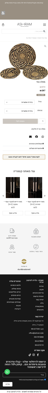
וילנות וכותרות (16, 285)
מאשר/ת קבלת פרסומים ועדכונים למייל (31, 380)
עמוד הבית (44, 38)
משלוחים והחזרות (35, 143)
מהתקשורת (39, 306)
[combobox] (24, 31)
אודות (41, 286)
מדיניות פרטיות (38, 293)
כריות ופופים (16, 295)
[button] (3, 13)
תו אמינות (24, 266)
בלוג (42, 303)
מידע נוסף (35, 213)
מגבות (18, 305)
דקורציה (39, 38)
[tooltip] (42, 87)
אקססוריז (34, 38)
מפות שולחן (16, 288)
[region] (24, 38)
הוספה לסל (20, 121)
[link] (7, 372)
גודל (40, 102)
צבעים (40, 110)
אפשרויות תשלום (35, 148)
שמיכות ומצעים (15, 298)
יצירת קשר (40, 299)
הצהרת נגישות (38, 296)
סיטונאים (40, 309)
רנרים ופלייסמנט (15, 292)
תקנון (42, 289)
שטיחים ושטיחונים (14, 302)
